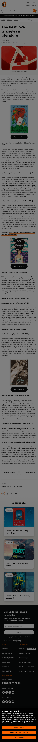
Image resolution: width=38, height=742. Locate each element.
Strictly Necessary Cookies (19, 732)
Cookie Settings (19, 727)
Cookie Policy (23, 723)
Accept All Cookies (19, 737)
